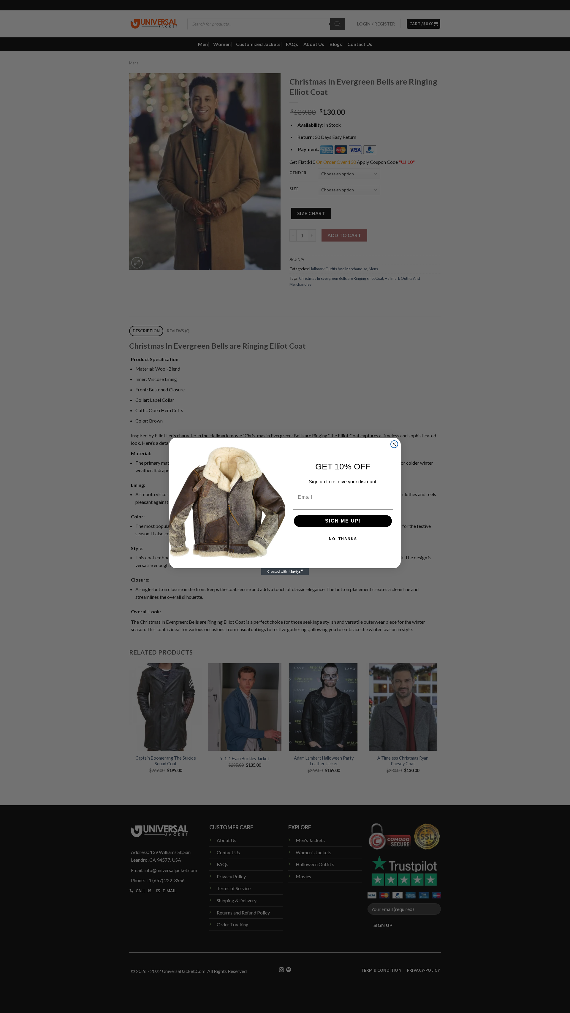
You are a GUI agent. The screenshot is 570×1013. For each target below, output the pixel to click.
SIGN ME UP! (343, 520)
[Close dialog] (394, 444)
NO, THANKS (343, 539)
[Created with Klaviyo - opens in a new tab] (285, 571)
